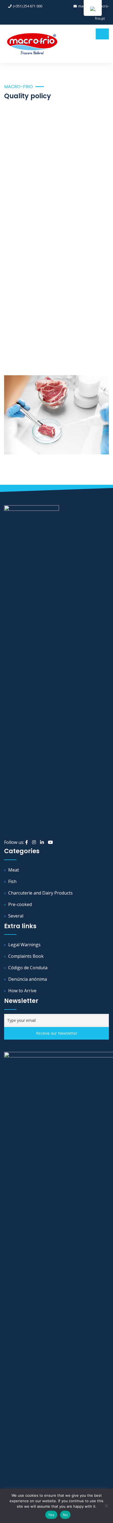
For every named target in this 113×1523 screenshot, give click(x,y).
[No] (106, 1505)
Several (15, 916)
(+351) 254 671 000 (27, 6)
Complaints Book (26, 956)
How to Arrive (22, 991)
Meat (13, 870)
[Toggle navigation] (102, 33)
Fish (12, 881)
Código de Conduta (27, 968)
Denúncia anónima (27, 979)
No (65, 1515)
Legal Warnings (24, 945)
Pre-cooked (20, 904)
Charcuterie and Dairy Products (40, 893)
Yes (51, 1515)
